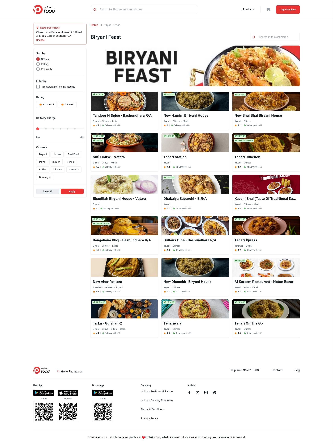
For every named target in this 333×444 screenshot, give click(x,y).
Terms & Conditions (153, 409)
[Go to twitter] (198, 392)
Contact (277, 370)
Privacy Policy (149, 418)
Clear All (47, 191)
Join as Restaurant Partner (157, 391)
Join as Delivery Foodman (157, 400)
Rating (44, 64)
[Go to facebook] (189, 392)
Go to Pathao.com (72, 371)
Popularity (46, 69)
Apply (72, 191)
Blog (297, 370)
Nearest (45, 59)
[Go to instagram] (206, 392)
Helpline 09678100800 (245, 370)
